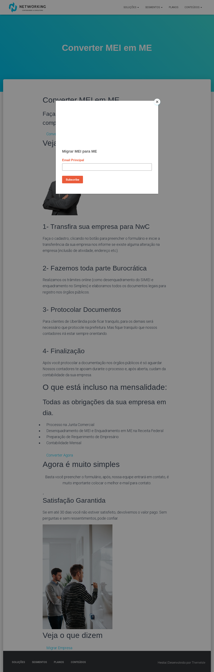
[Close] (157, 102)
